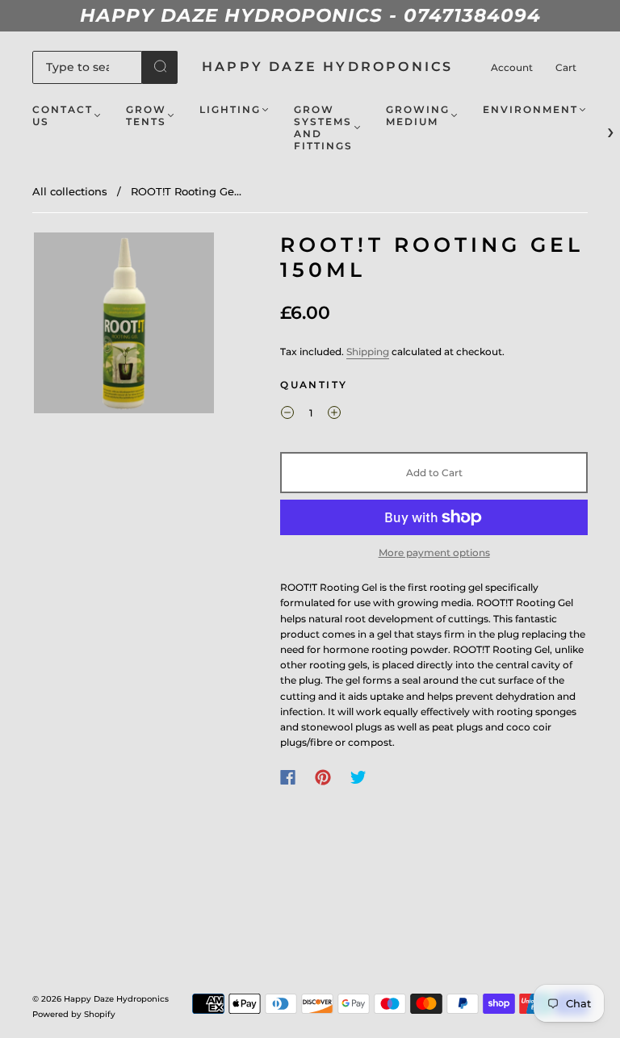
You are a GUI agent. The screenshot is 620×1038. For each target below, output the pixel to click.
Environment (530, 109)
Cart (565, 67)
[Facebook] (287, 777)
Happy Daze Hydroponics (327, 66)
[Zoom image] (124, 326)
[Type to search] (87, 67)
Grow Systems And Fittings (323, 127)
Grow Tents (146, 115)
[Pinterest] (323, 777)
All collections (69, 191)
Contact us (62, 115)
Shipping (367, 351)
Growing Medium (418, 115)
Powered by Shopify (73, 1014)
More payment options (434, 552)
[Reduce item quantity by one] (287, 415)
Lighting (230, 109)
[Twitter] (358, 777)
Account (512, 67)
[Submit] (160, 66)
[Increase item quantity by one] (334, 415)
